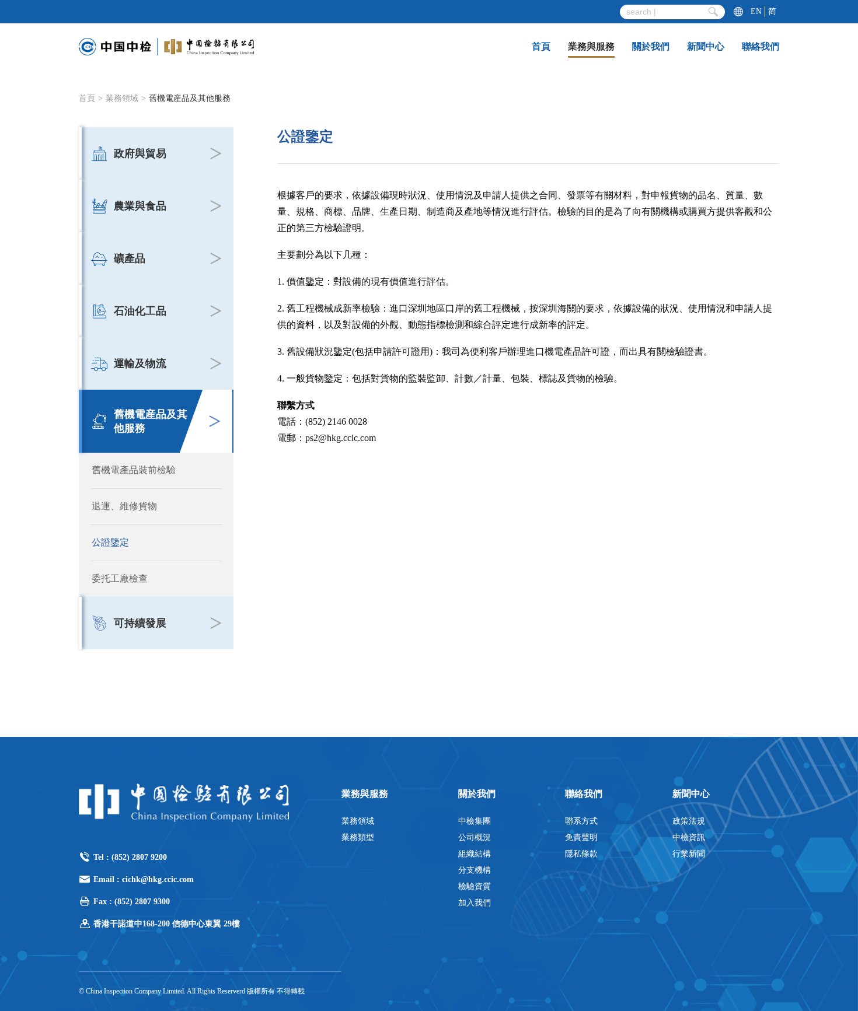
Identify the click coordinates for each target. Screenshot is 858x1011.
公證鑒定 (110, 542)
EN (756, 11)
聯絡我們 (760, 46)
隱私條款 (581, 853)
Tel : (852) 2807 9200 (130, 857)
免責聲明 (581, 837)
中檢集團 (474, 821)
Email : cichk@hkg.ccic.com (143, 879)
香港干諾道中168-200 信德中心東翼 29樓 (166, 923)
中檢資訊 (688, 837)
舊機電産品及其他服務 (190, 98)
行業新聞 (688, 853)
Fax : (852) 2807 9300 (131, 901)
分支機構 (474, 870)
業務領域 (122, 98)
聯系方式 (581, 821)
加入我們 (474, 902)
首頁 (541, 46)
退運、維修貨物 (124, 506)
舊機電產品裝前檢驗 (134, 470)
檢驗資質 (474, 886)
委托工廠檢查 (120, 578)
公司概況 (474, 837)
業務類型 (357, 837)
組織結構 (474, 853)
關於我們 (650, 46)
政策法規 (688, 821)
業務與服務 (591, 46)
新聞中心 (705, 46)
